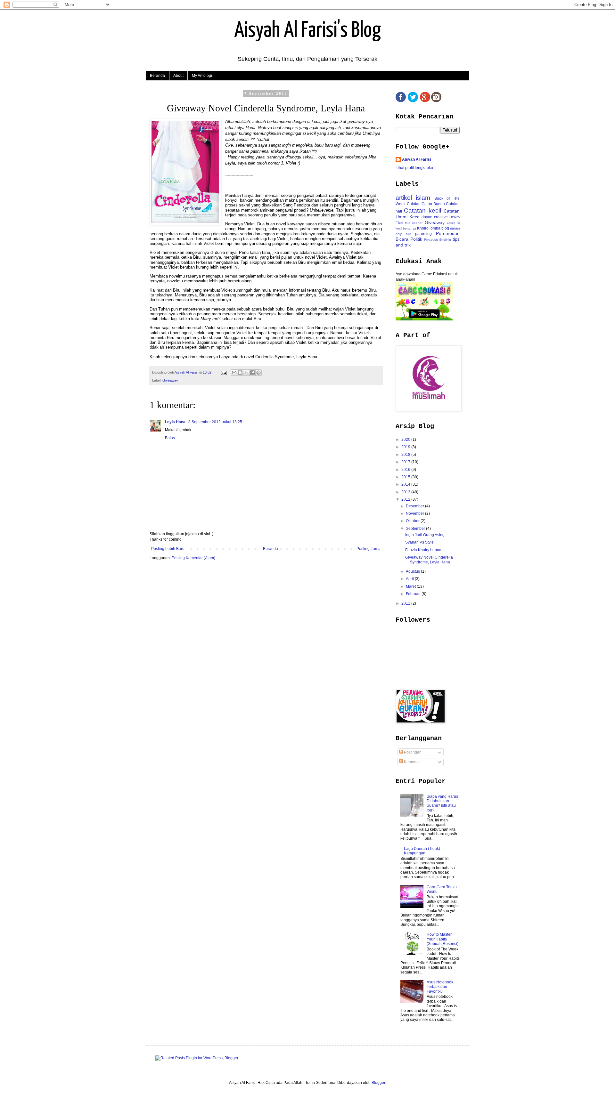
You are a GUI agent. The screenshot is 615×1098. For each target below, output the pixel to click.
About (178, 75)
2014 (406, 484)
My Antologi (202, 75)
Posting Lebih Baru (167, 548)
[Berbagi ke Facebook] (252, 372)
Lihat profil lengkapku (414, 168)
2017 (406, 462)
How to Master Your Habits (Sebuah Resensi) (442, 939)
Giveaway (170, 380)
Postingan (412, 752)
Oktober (413, 521)
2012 (406, 499)
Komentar (412, 762)
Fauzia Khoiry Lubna (423, 550)
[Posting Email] (223, 372)
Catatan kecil (422, 210)
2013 (406, 492)
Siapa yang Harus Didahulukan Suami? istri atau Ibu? (442, 803)
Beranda (157, 75)
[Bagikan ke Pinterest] (258, 372)
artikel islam (413, 197)
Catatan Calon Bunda (426, 204)
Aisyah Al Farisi (416, 159)
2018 (406, 454)
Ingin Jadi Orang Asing (425, 535)
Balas (170, 438)
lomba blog (439, 228)
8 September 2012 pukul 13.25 (215, 422)
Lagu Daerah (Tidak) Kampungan (422, 850)
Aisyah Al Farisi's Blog (307, 30)
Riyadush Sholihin (437, 239)
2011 (406, 603)
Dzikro (454, 217)
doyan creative (435, 217)
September (416, 528)
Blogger (378, 1082)
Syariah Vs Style (419, 542)
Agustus (413, 571)
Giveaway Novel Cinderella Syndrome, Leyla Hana (429, 559)
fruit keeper (413, 223)
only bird (403, 234)
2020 (406, 439)
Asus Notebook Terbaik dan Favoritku (440, 987)
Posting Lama (369, 548)
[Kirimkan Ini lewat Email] (234, 372)
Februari (414, 594)
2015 (406, 477)
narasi (455, 228)
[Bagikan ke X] (246, 372)
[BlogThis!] (240, 372)
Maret (411, 586)
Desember (415, 506)
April (410, 579)
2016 (406, 469)
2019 (406, 447)
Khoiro (423, 228)
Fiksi (399, 223)
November (415, 513)
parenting (423, 233)
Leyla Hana (175, 422)
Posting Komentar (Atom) (193, 558)
